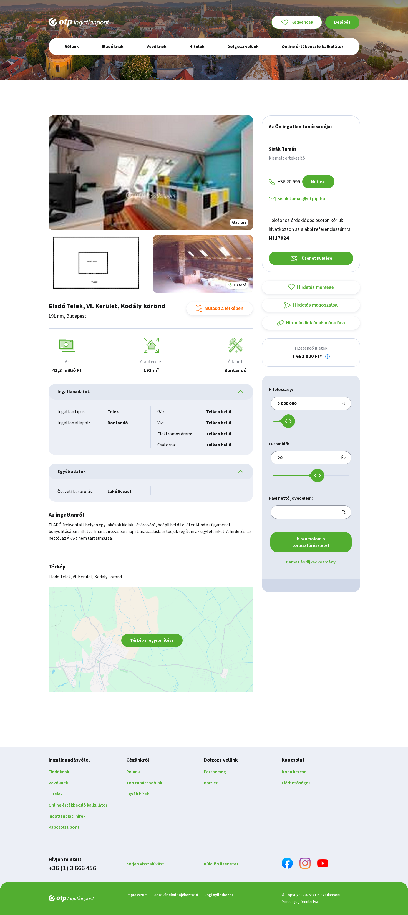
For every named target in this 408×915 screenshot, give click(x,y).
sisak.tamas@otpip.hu (301, 198)
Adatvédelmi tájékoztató (176, 895)
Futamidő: (279, 444)
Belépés (342, 22)
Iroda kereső (294, 772)
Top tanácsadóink (144, 783)
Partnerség (215, 772)
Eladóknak (59, 772)
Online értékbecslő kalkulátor (78, 805)
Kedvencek (302, 22)
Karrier (211, 783)
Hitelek (56, 794)
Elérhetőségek (296, 783)
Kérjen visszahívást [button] (145, 864)
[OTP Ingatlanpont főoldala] (79, 22)
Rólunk (133, 772)
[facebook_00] (287, 864)
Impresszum (137, 895)
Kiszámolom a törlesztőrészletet (310, 542)
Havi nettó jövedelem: (291, 498)
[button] (327, 356)
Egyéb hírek (137, 794)
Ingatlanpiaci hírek (67, 816)
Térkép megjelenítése (152, 640)
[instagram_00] (305, 864)
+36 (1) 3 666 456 (72, 868)
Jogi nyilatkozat (219, 895)
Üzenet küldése (317, 258)
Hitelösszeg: (281, 389)
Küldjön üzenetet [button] (221, 864)
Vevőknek (58, 783)
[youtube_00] (322, 864)
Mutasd (318, 182)
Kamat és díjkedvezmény (311, 562)
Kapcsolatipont (64, 827)
